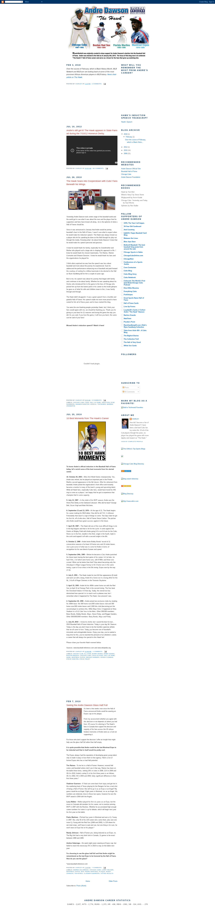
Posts (126, 387)
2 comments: (97, 83)
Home (88, 881)
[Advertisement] (85, 106)
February (129, 137)
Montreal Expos (78, 657)
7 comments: (97, 867)
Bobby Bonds (109, 653)
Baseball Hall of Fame (129, 171)
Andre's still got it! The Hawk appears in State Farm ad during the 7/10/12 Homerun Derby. (91, 132)
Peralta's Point (129, 322)
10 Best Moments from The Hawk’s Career (87, 418)
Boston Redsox (72, 655)
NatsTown (127, 318)
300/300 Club (78, 653)
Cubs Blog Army (130, 274)
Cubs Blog (128, 271)
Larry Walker (107, 870)
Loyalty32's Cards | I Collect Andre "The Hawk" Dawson (134, 311)
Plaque (102, 871)
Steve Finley (85, 659)
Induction (106, 402)
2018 (126, 134)
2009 (126, 153)
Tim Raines (101, 404)
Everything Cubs (130, 291)
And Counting (129, 230)
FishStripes (128, 295)
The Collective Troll (131, 339)
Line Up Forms (129, 306)
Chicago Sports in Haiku (133, 252)
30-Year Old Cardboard (132, 226)
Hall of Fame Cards (131, 303)
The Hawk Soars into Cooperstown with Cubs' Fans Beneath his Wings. (91, 182)
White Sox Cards (130, 346)
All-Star (87, 653)
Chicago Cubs (78, 402)
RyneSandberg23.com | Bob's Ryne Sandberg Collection (135, 326)
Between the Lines (131, 238)
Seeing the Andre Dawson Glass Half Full (87, 705)
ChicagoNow (129, 259)
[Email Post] (104, 83)
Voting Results (107, 873)
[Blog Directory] (127, 494)
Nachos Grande (130, 315)
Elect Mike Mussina (131, 288)
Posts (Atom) (81, 886)
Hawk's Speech (126, 122)
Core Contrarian (130, 267)
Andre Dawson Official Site (131, 169)
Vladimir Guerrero (92, 873)
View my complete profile (132, 441)
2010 (126, 150)
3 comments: (98, 651)
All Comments (129, 392)
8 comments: (97, 400)
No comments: (99, 168)
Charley (135, 419)
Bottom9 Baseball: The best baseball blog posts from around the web (134, 247)
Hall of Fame (95, 402)
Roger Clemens (107, 657)
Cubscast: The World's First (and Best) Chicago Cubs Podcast (134, 283)
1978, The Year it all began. (134, 223)
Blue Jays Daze (129, 242)
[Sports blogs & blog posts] (126, 471)
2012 (126, 147)
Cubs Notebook (130, 277)
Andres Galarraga (81, 870)
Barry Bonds (97, 653)
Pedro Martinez (91, 871)
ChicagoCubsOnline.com (133, 255)
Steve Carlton (72, 659)
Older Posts (113, 881)
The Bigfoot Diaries (131, 336)
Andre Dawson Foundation (130, 177)
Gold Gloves (97, 655)
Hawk (68, 657)
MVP (82, 871)
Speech (93, 404)
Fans (87, 402)
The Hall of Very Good (132, 342)
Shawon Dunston (82, 404)
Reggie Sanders (92, 657)
